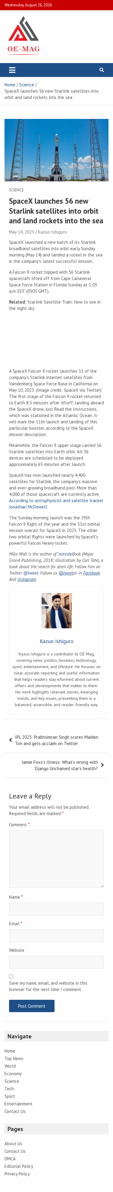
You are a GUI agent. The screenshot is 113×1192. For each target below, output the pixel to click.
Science (16, 190)
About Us (13, 1143)
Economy (13, 1073)
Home (10, 1051)
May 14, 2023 (21, 232)
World (10, 1066)
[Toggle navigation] (12, 70)
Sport (10, 1096)
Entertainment (19, 1104)
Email (15, 923)
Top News (14, 1058)
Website (16, 950)
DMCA (10, 1159)
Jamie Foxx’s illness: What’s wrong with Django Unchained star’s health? (60, 765)
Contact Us (15, 1111)
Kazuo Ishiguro (52, 232)
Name (16, 897)
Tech (9, 1089)
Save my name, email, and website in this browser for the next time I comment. (48, 986)
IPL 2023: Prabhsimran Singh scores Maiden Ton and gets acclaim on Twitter (56, 740)
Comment (19, 824)
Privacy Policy (17, 1174)
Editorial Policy (19, 1166)
